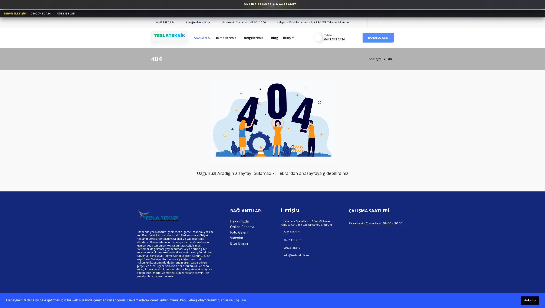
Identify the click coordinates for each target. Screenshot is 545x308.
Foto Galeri (239, 232)
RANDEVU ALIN (378, 38)
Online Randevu (242, 226)
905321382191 (292, 248)
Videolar (236, 238)
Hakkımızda (239, 221)
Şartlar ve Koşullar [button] (232, 300)
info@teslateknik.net (297, 255)
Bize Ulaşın (239, 243)
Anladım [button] (530, 300)
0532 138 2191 (66, 13)
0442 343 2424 (40, 13)
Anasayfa (375, 59)
